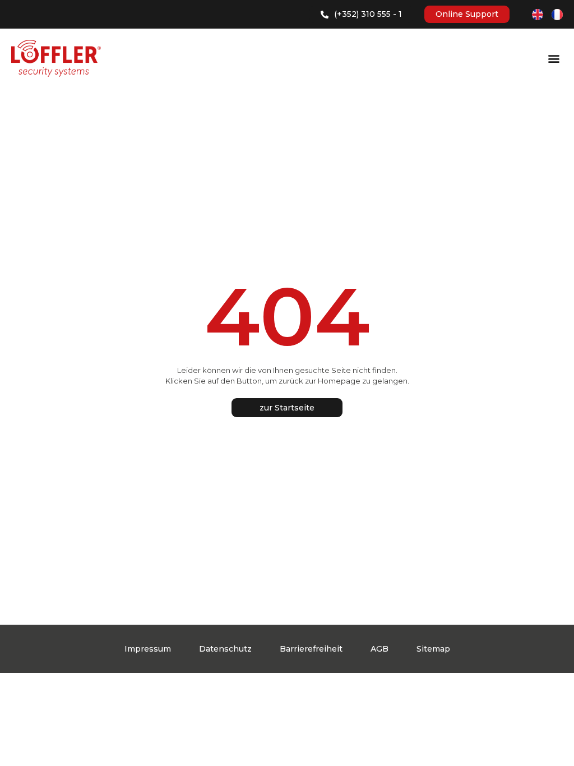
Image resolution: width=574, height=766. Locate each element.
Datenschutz (225, 649)
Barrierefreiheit (311, 649)
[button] (553, 58)
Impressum (147, 649)
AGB (379, 649)
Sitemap (433, 649)
